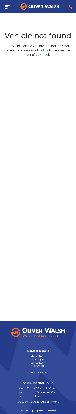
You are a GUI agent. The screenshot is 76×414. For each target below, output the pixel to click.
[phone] (70, 6)
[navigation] (7, 6)
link (45, 50)
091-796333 (38, 372)
